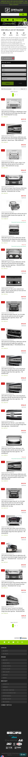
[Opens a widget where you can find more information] (23, 754)
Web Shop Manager (16, 754)
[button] (11, 625)
